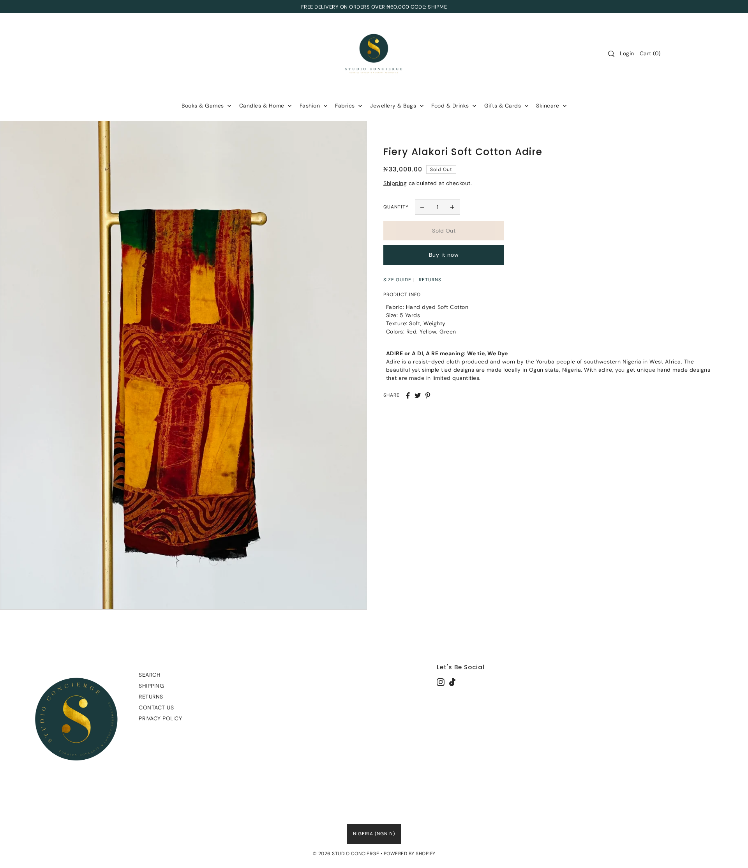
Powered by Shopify (410, 853)
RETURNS (430, 280)
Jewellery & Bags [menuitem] (394, 105)
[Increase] (452, 206)
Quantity (396, 207)
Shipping (395, 183)
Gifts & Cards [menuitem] (503, 105)
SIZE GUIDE (397, 280)
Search (150, 674)
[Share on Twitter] (418, 395)
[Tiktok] (452, 681)
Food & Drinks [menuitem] (451, 105)
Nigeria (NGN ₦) (374, 834)
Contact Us (156, 707)
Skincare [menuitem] (548, 105)
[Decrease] (422, 206)
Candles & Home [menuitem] (262, 105)
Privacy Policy (160, 718)
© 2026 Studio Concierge (346, 853)
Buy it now (444, 255)
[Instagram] (441, 681)
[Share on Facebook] (408, 395)
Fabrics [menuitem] (345, 105)
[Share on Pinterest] (428, 395)
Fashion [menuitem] (311, 105)
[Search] (611, 54)
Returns (151, 696)
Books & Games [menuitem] (204, 105)
